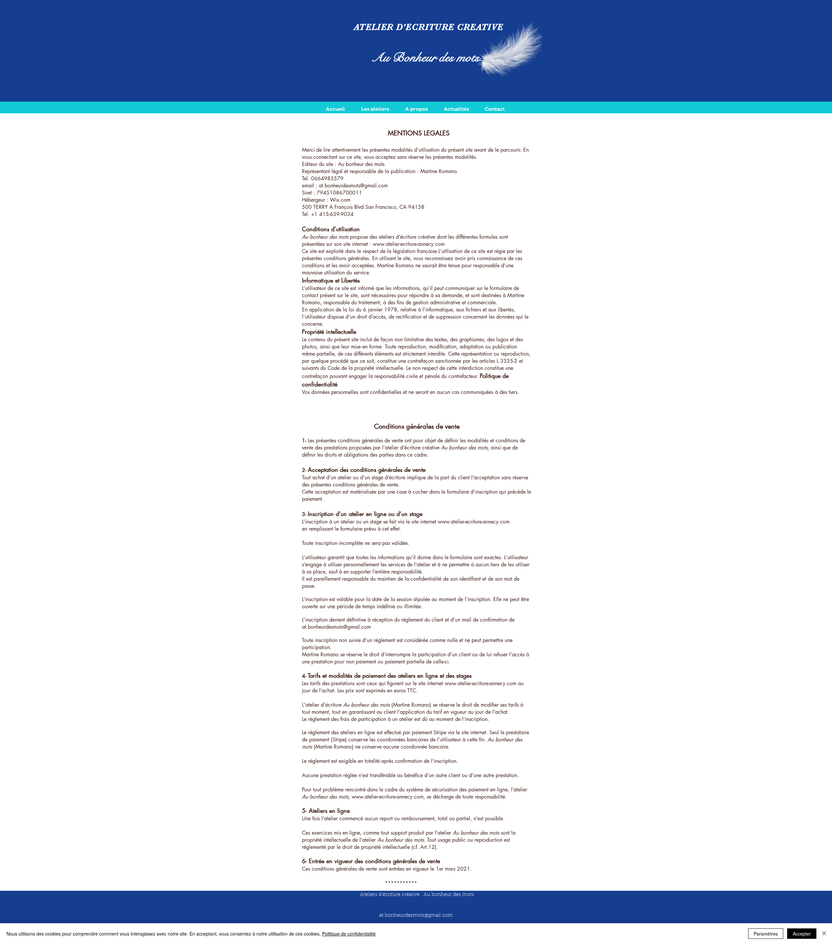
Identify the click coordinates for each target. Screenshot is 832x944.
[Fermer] (824, 933)
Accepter (802, 933)
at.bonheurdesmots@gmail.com (353, 185)
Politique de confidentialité (349, 933)
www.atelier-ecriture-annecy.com (409, 244)
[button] (375, 109)
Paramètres (766, 933)
